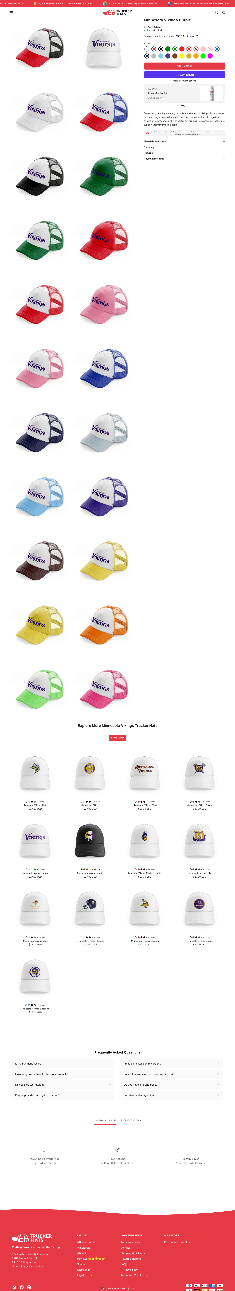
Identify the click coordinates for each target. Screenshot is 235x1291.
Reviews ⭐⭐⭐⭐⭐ (91, 1258)
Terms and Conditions (134, 1275)
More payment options (184, 80)
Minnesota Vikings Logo (35, 941)
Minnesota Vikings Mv (199, 873)
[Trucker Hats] (117, 12)
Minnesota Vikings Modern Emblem (145, 873)
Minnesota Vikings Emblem (145, 941)
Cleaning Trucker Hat (157, 93)
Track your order (130, 1242)
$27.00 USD (35, 809)
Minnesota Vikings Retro (35, 805)
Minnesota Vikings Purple (35, 873)
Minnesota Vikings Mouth (90, 873)
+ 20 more (41, 802)
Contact (125, 1247)
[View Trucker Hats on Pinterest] (29, 1287)
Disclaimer (83, 1270)
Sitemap (82, 1264)
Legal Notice (84, 1275)
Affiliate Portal (86, 1242)
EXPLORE (82, 1235)
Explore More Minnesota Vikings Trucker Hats (117, 726)
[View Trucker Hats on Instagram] (14, 1287)
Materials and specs (155, 141)
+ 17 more (41, 869)
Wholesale (83, 1247)
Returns (148, 153)
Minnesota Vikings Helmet (90, 941)
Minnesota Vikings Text (145, 805)
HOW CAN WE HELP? (131, 1235)
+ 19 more (150, 869)
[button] (217, 12)
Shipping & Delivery (133, 1253)
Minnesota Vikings (90, 805)
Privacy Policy (129, 1270)
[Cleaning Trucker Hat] (211, 93)
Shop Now (117, 738)
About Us (82, 1253)
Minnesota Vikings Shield (199, 805)
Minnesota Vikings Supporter (35, 1009)
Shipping (149, 147)
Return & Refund (131, 1258)
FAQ (123, 1264)
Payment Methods (154, 158)
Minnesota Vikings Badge (200, 941)
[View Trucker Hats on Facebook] (21, 1287)
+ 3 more (96, 869)
